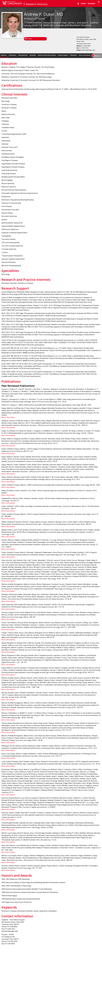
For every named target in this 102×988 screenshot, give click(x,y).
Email (30, 39)
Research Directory (37, 4)
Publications (73, 55)
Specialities (33, 55)
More (97, 55)
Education (4, 55)
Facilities (91, 3)
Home (83, 3)
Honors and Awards (84, 55)
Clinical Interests (23, 55)
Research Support (63, 55)
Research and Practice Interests (47, 55)
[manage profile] (78, 3)
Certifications (12, 55)
